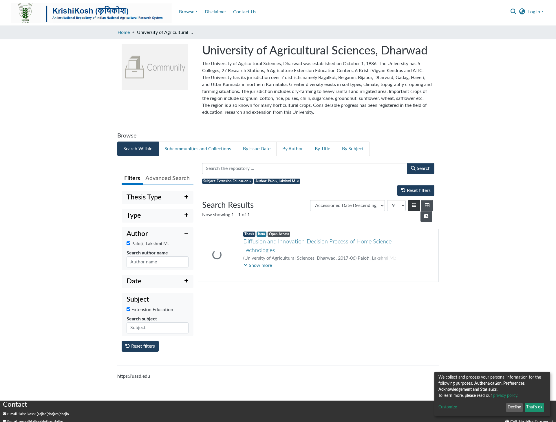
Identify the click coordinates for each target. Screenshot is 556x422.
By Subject (353, 148)
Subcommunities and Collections (197, 148)
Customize (447, 407)
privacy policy (505, 396)
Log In (534, 12)
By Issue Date (256, 148)
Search (423, 168)
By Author (292, 148)
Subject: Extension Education (227, 181)
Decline (514, 407)
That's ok (534, 407)
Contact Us (244, 12)
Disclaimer (215, 12)
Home (124, 32)
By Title (322, 148)
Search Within (138, 148)
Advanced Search (167, 178)
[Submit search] (513, 12)
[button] (522, 11)
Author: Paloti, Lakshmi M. (277, 181)
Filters (132, 178)
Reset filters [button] (142, 346)
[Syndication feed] (426, 216)
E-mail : (12, 414)
